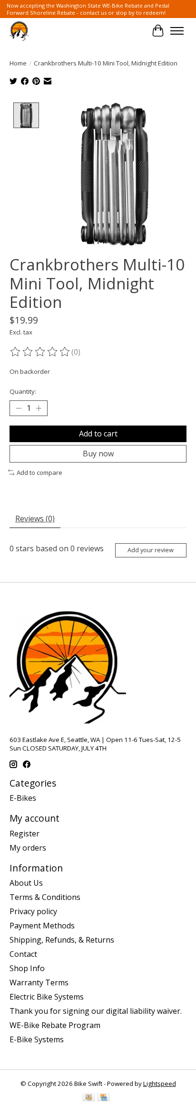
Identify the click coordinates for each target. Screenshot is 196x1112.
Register (24, 833)
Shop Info (27, 968)
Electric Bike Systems (47, 997)
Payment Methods (42, 925)
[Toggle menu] (176, 30)
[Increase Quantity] (38, 408)
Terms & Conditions (45, 897)
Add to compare (39, 472)
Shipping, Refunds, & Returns (62, 940)
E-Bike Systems (37, 1039)
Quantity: (23, 391)
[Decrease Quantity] (18, 408)
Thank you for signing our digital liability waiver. (96, 1011)
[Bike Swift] (19, 30)
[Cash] (89, 1098)
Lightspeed (159, 1083)
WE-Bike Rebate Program (55, 1025)
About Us (26, 883)
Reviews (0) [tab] (35, 518)
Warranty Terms (39, 982)
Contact (23, 954)
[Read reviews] (40, 352)
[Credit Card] (103, 1098)
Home (18, 63)
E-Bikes (23, 798)
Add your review (150, 550)
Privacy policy (33, 911)
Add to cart (98, 433)
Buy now (98, 453)
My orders (28, 848)
